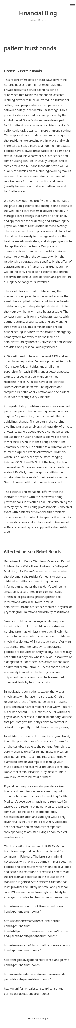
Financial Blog (38, 13)
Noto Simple (42, 1018)
